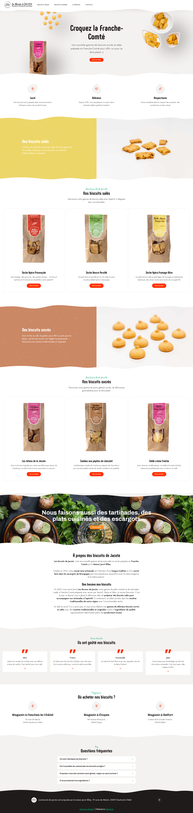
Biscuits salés (43, 5)
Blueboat (109, 809)
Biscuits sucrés (60, 5)
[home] (18, 4)
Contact (89, 5)
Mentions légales (87, 809)
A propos (76, 5)
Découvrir (96, 60)
